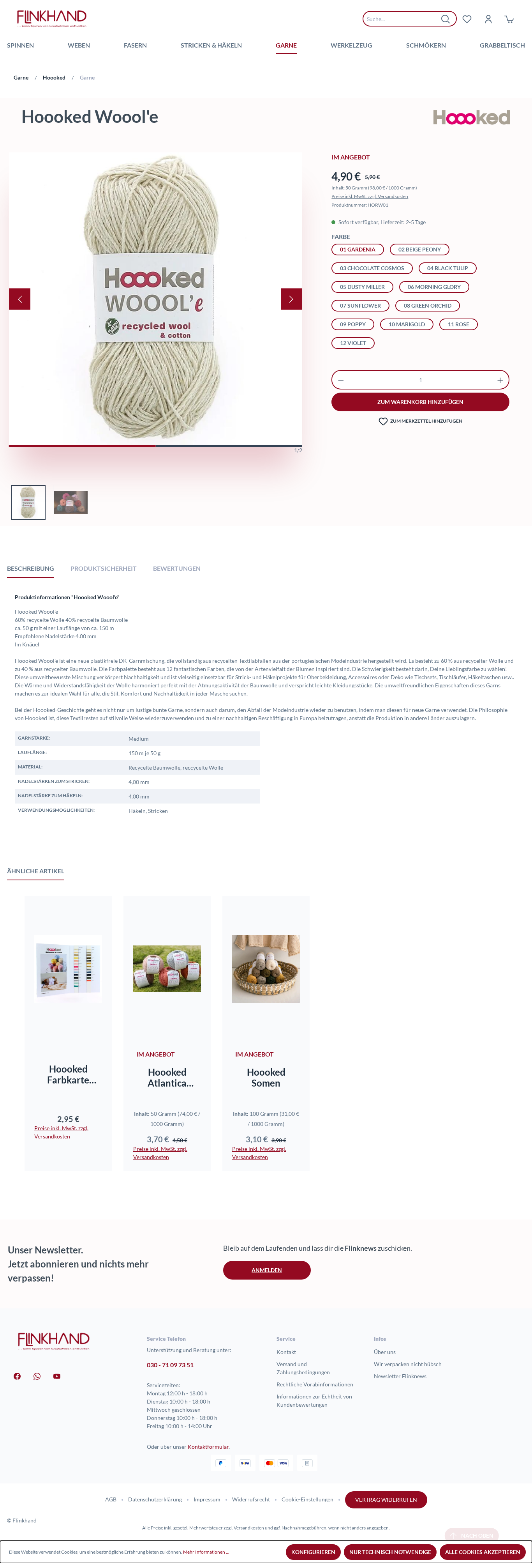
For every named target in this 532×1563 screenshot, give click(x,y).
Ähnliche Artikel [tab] (35, 870)
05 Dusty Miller (362, 286)
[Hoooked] (472, 117)
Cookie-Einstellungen (307, 1499)
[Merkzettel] (467, 19)
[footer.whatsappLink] (37, 1375)
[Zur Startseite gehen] (52, 18)
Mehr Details (170, 1028)
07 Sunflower (360, 305)
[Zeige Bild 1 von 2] (82, 446)
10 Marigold (407, 324)
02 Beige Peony (419, 249)
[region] (155, 336)
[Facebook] (17, 1375)
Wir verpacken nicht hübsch (408, 1364)
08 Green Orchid (427, 305)
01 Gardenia (357, 249)
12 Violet (353, 343)
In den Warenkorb (68, 1028)
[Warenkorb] (509, 19)
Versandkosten (249, 1528)
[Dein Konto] (488, 19)
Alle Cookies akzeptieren (482, 1552)
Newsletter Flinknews (400, 1376)
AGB (110, 1499)
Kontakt (286, 1352)
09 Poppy (353, 324)
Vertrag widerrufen (386, 1499)
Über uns (385, 1352)
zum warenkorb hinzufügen (420, 401)
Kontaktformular (208, 1446)
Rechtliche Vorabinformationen (315, 1384)
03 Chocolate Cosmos (372, 268)
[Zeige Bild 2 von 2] (228, 446)
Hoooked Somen (266, 1078)
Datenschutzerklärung (155, 1499)
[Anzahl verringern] (341, 380)
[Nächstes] (291, 299)
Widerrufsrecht (251, 1499)
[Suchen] (446, 19)
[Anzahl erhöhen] (500, 380)
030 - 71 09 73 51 (170, 1364)
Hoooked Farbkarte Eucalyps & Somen (68, 1074)
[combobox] (404, 19)
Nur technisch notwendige (390, 1552)
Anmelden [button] (267, 1270)
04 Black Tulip (447, 268)
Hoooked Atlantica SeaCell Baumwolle (167, 1078)
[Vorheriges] (19, 299)
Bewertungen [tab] (177, 568)
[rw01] (155, 299)
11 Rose (458, 324)
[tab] (30, 568)
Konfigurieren (313, 1552)
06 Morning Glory (434, 286)
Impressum (207, 1499)
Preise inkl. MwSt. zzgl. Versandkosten (369, 196)
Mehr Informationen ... (206, 1552)
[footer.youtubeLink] (56, 1375)
